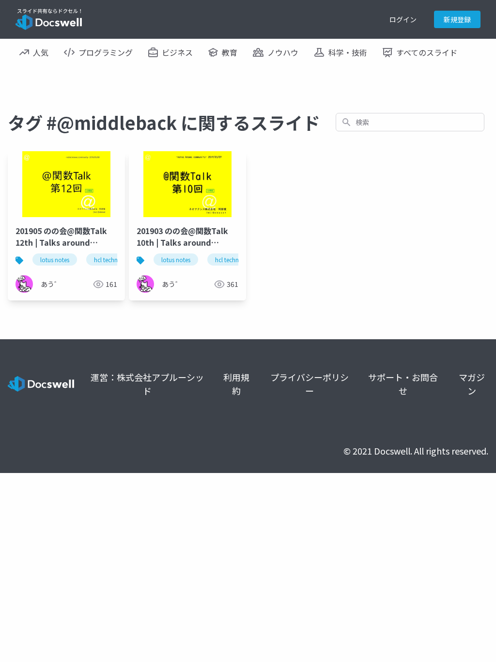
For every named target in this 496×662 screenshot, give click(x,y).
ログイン (403, 19)
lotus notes (54, 259)
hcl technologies (115, 259)
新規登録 (457, 19)
